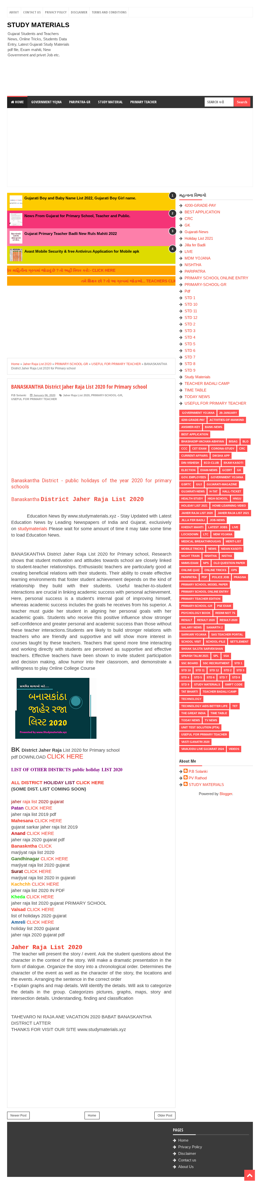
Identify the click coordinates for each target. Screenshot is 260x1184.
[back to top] (249, 1175)
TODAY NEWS (197, 396)
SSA (226, 655)
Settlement (239, 641)
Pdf (187, 291)
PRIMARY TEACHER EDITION (200, 598)
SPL (216, 655)
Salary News (191, 627)
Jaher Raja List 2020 (76, 395)
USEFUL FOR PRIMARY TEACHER (34, 399)
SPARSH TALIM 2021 (194, 655)
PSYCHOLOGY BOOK (195, 612)
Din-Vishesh (190, 462)
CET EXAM (199, 448)
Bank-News (213, 426)
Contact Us (32, 12)
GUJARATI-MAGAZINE (222, 484)
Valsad (18, 909)
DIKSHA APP (221, 455)
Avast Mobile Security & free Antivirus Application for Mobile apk (81, 251)
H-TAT (213, 491)
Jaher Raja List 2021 (233, 512)
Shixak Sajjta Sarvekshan (202, 648)
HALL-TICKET (231, 491)
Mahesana (22, 820)
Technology (191, 698)
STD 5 (190, 344)
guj (199, 484)
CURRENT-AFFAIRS (194, 455)
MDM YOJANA (197, 258)
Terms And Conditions (109, 12)
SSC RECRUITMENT (216, 663)
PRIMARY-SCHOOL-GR (106, 395)
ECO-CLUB (211, 462)
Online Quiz (190, 570)
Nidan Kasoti (231, 548)
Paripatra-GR (79, 101)
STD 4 (190, 337)
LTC (205, 534)
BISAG (233, 441)
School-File (215, 641)
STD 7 (190, 357)
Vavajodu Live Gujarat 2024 (202, 748)
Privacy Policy (56, 12)
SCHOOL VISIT (191, 641)
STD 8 (190, 364)
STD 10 (191, 304)
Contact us (187, 1160)
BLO (245, 441)
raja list (30, 801)
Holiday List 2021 (199, 238)
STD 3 (190, 331)
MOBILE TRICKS (192, 548)
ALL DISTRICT (26, 782)
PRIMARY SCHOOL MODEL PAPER (204, 584)
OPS (234, 570)
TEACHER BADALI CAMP (207, 383)
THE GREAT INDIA (193, 713)
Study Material (110, 101)
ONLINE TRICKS (215, 570)
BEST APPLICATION (202, 212)
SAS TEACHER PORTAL (227, 634)
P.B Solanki (198, 771)
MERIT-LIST (233, 541)
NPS (206, 562)
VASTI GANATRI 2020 (195, 741)
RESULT (186, 620)
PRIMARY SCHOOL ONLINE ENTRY (216, 278)
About (14, 12)
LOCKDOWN (189, 534)
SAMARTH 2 (214, 627)
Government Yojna (46, 101)
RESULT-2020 (228, 620)
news (212, 548)
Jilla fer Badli (195, 245)
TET (235, 706)
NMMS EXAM (189, 562)
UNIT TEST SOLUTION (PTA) (200, 727)
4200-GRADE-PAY (200, 205)
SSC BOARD (189, 663)
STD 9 (190, 370)
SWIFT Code (233, 684)
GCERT (227, 470)
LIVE (189, 251)
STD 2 (190, 324)
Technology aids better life (204, 706)
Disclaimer (79, 12)
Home (19, 101)
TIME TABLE (195, 390)
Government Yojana (198, 412)
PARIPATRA (195, 271)
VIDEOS (234, 748)
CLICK (45, 846)
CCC (184, 448)
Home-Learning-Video (229, 505)
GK (187, 225)
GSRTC (186, 484)
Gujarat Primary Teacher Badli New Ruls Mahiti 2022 (70, 233)
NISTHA (227, 555)
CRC (189, 218)
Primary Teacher (143, 101)
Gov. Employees (193, 477)
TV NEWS (211, 720)
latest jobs (217, 527)
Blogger (226, 794)
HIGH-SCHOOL (218, 498)
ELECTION (188, 470)
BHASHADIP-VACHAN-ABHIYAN (202, 441)
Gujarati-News (196, 232)
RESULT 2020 (206, 620)
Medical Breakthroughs (201, 541)
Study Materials (197, 377)
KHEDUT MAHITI (192, 527)
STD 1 (190, 298)
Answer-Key (190, 426)
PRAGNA (240, 577)
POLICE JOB (220, 577)
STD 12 (191, 317)
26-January (228, 412)
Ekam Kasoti (233, 462)
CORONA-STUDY (222, 448)
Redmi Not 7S (225, 612)
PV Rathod (198, 778)
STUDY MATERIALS (38, 25)
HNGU (237, 498)
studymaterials (32, 528)
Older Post (165, 1115)
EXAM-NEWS (208, 470)
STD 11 (191, 311)
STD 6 (190, 350)
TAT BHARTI (189, 691)
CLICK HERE (65, 756)
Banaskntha (24, 846)
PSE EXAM (224, 605)
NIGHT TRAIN (190, 555)
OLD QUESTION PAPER (229, 562)
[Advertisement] (163, 56)
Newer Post (18, 1115)
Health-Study (192, 498)
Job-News (217, 520)
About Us (186, 1166)
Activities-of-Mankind (226, 419)
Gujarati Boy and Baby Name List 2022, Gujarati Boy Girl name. (80, 198)
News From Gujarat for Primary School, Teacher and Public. (77, 216)
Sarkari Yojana (193, 634)
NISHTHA (193, 265)
